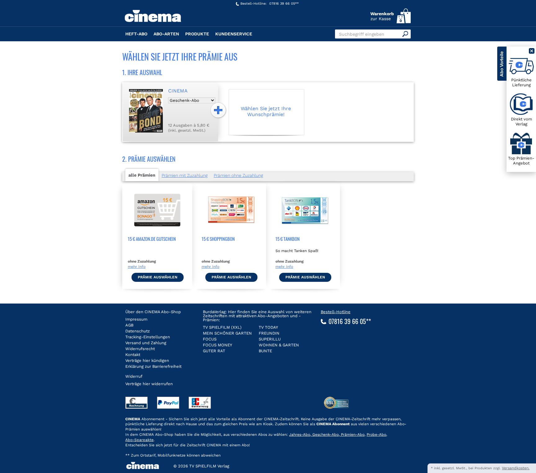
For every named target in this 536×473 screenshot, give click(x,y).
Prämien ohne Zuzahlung (238, 175)
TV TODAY (268, 327)
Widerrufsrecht (140, 348)
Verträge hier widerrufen (149, 383)
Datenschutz (137, 331)
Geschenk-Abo (325, 434)
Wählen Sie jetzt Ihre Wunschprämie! (266, 111)
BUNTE (265, 351)
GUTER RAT (214, 351)
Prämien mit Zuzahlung (185, 175)
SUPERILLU (270, 339)
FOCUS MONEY (217, 345)
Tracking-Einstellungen (147, 337)
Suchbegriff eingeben (361, 34)
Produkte (197, 33)
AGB (129, 325)
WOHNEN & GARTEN (279, 345)
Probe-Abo (376, 434)
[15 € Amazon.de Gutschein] (157, 232)
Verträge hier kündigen (147, 360)
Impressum (136, 319)
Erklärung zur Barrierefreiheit (153, 366)
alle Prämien (141, 175)
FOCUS (210, 339)
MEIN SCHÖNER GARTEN (227, 333)
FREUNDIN (269, 333)
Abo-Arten (166, 33)
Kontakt (132, 354)
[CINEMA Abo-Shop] (167, 21)
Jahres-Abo (299, 434)
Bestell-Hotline (336, 311)
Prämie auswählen (157, 277)
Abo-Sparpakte (139, 440)
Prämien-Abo (352, 434)
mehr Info (136, 266)
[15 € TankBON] (305, 232)
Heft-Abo (136, 33)
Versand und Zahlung (145, 342)
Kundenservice (233, 33)
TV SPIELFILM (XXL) (222, 327)
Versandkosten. (515, 468)
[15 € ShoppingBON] (231, 232)
